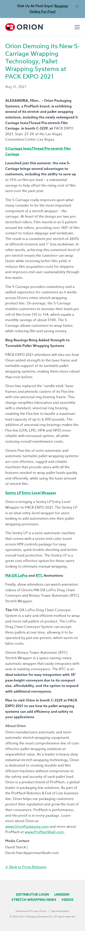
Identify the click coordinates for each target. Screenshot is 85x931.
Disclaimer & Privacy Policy (31, 911)
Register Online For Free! (48, 8)
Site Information (60, 911)
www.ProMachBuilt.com (44, 832)
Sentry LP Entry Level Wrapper (30, 493)
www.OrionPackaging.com (27, 826)
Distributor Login (32, 894)
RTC (39, 575)
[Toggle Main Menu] (77, 27)
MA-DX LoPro (16, 575)
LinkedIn (61, 894)
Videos (67, 899)
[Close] (77, 6)
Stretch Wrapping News (34, 899)
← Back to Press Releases (25, 867)
